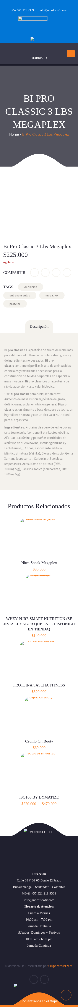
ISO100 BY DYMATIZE (39, 797)
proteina (15, 304)
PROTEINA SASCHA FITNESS (39, 685)
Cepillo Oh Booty (39, 741)
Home (14, 134)
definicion (30, 287)
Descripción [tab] (39, 326)
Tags (8, 287)
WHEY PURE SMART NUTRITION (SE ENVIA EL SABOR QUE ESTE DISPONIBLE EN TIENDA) (39, 624)
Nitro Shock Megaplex (39, 563)
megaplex (52, 295)
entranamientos (20, 295)
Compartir (14, 272)
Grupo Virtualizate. (60, 966)
